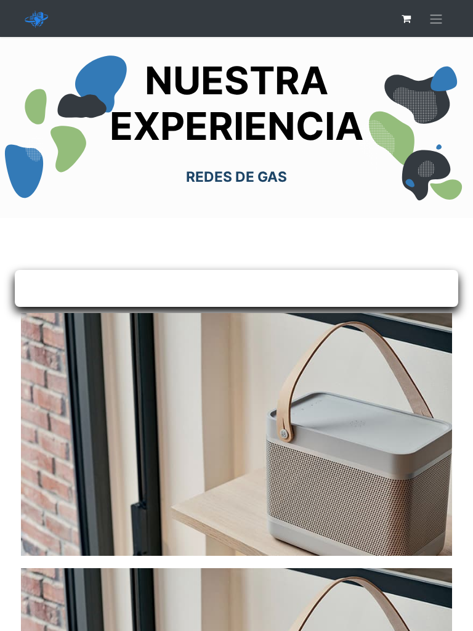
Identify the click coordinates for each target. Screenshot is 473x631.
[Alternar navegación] (436, 18)
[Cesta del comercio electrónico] (406, 18)
